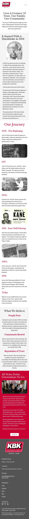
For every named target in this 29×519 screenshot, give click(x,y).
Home (3, 485)
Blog (3, 493)
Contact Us (14, 434)
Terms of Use (12, 510)
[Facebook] (5, 504)
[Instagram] (2, 504)
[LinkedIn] (7, 504)
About (3, 491)
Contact (4, 496)
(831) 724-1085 (5, 477)
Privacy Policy (5, 510)
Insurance (4, 488)
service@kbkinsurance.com (8, 476)
